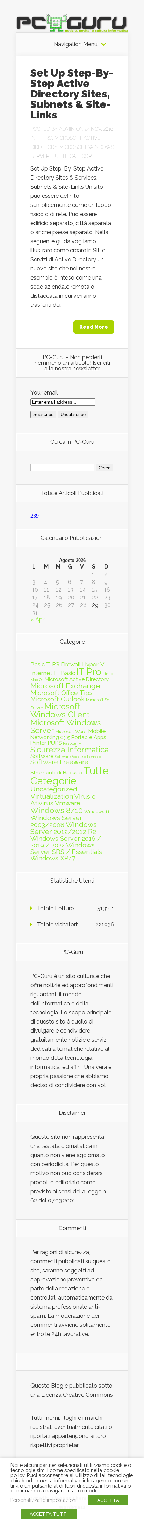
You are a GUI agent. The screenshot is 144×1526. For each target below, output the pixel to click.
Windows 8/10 (56, 810)
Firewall (71, 664)
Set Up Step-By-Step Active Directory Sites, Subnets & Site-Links (71, 94)
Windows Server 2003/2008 (56, 821)
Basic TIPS (44, 664)
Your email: (44, 392)
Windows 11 (96, 811)
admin (67, 129)
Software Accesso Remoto (78, 756)
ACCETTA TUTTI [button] (49, 1514)
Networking (44, 737)
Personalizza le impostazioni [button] (43, 1500)
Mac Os (36, 680)
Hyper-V (93, 664)
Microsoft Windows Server (65, 726)
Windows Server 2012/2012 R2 (63, 828)
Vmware (67, 803)
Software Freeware (59, 762)
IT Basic (64, 673)
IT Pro (44, 138)
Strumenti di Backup (56, 772)
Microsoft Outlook (57, 699)
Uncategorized (53, 789)
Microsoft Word (71, 731)
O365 (65, 737)
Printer (38, 743)
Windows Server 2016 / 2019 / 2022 (65, 842)
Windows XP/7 (52, 858)
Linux (108, 674)
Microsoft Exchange (65, 685)
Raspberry (72, 743)
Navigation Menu (76, 44)
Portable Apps (88, 737)
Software (41, 756)
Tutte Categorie (74, 156)
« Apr (37, 619)
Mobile (97, 731)
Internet (41, 673)
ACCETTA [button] (108, 1500)
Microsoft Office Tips (61, 692)
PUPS (55, 742)
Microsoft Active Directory (77, 679)
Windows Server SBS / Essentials (66, 848)
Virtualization (51, 796)
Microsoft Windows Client (60, 710)
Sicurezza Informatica (69, 749)
